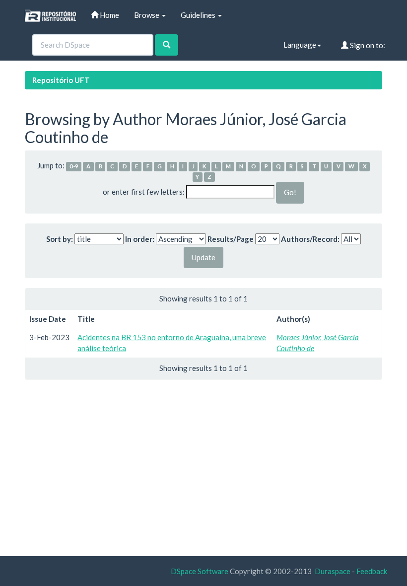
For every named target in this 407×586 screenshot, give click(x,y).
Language (299, 44)
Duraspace (332, 571)
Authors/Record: (310, 238)
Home (108, 14)
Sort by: (59, 238)
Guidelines (199, 14)
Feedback (371, 571)
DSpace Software (199, 571)
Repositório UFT (61, 79)
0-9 (73, 166)
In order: (139, 238)
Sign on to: (366, 45)
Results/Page (230, 238)
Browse (147, 14)
